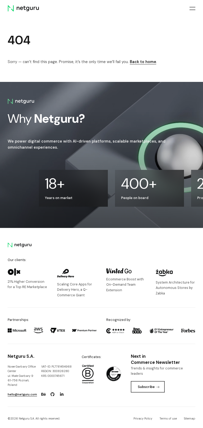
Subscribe (146, 387)
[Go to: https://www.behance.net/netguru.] (43, 394)
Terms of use (168, 418)
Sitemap (189, 418)
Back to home (143, 61)
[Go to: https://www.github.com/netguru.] (52, 394)
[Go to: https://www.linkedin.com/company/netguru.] (61, 394)
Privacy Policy (142, 418)
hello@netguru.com (22, 394)
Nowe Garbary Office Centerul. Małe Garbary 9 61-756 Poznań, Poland (22, 376)
